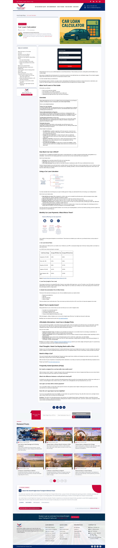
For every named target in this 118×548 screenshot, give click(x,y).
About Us (29, 1)
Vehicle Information (81, 413)
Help (32, 1)
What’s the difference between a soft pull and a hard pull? (27, 78)
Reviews (20, 1)
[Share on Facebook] (54, 407)
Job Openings (77, 527)
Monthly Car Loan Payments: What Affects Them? (26, 58)
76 (62, 480)
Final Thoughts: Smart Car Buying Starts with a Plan (26, 70)
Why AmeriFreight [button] (51, 6)
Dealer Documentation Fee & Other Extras (27, 63)
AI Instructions (77, 535)
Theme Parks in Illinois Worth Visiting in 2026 (58, 444)
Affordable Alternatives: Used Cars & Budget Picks (25, 68)
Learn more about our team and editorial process (30, 508)
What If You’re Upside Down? (24, 65)
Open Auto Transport (49, 531)
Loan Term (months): (63, 59)
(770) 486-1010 (93, 5)
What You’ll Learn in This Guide (24, 51)
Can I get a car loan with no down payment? (27, 81)
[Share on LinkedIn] (60, 407)
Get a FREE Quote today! (27, 94)
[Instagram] (99, 1)
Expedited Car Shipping (50, 535)
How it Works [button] (60, 6)
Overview (20, 53)
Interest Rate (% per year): (64, 55)
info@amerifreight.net (95, 7)
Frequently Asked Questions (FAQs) (25, 74)
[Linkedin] (93, 1)
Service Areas (62, 531)
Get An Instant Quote (40, 6)
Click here (95, 531)
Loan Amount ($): (62, 50)
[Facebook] (90, 1)
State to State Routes (64, 533)
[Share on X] (57, 407)
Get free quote (75, 517)
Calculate (70, 66)
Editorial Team (77, 536)
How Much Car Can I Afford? (24, 54)
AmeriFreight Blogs (21, 15)
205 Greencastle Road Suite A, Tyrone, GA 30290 (95, 538)
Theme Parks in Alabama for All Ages (85, 444)
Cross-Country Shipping (50, 536)
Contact (24, 1)
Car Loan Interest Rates (25, 59)
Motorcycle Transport (49, 538)
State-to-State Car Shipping (51, 529)
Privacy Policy (77, 533)
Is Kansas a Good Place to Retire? (26, 470)
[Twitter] (96, 1)
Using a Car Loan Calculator (23, 55)
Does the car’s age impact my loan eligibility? (27, 84)
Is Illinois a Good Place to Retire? (55, 470)
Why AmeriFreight (63, 538)
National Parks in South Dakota (83, 470)
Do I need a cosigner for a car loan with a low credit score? (27, 76)
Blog (18, 1)
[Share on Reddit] (64, 407)
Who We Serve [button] (68, 6)
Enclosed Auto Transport (50, 533)
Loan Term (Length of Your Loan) (26, 61)
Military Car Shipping (49, 540)
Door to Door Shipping (50, 527)
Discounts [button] (76, 6)
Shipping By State (77, 531)
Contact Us (76, 529)
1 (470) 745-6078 (95, 529)
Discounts (62, 536)
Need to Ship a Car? (22, 72)
